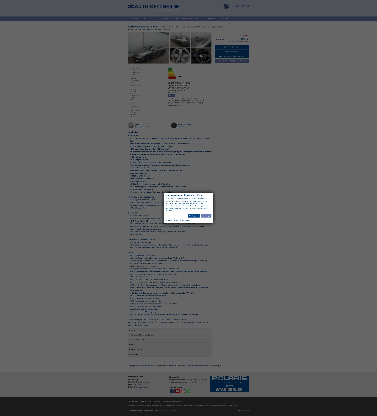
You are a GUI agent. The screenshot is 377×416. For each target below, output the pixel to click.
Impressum (186, 220)
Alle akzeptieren (194, 216)
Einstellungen (206, 216)
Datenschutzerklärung (173, 220)
